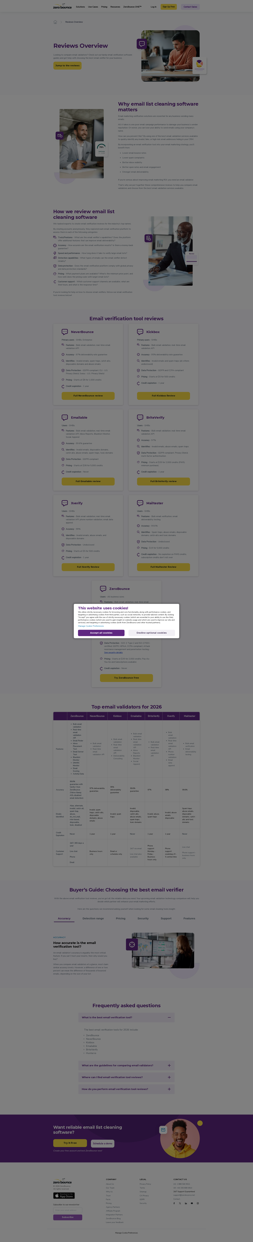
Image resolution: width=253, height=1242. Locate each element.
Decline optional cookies (152, 633)
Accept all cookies (101, 633)
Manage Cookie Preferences (91, 626)
